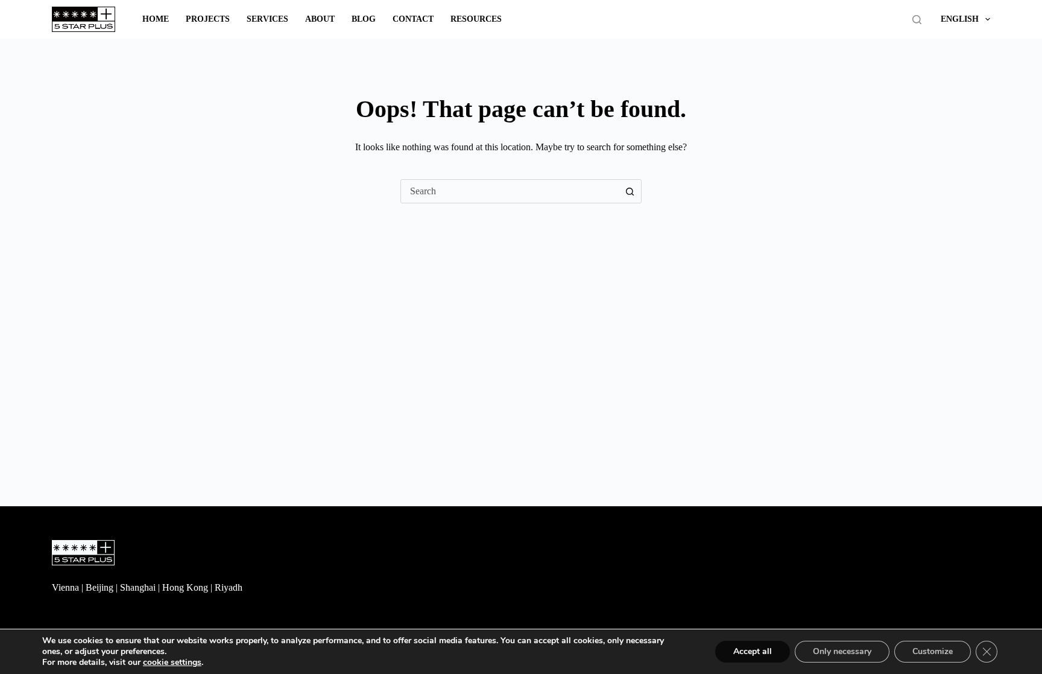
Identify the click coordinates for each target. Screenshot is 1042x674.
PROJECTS (208, 19)
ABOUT (320, 19)
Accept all (752, 651)
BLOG (364, 19)
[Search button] (629, 191)
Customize (932, 651)
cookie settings (172, 662)
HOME (155, 19)
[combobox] (509, 191)
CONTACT (413, 19)
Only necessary (842, 651)
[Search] (916, 19)
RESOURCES (476, 19)
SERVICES (267, 19)
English (960, 19)
